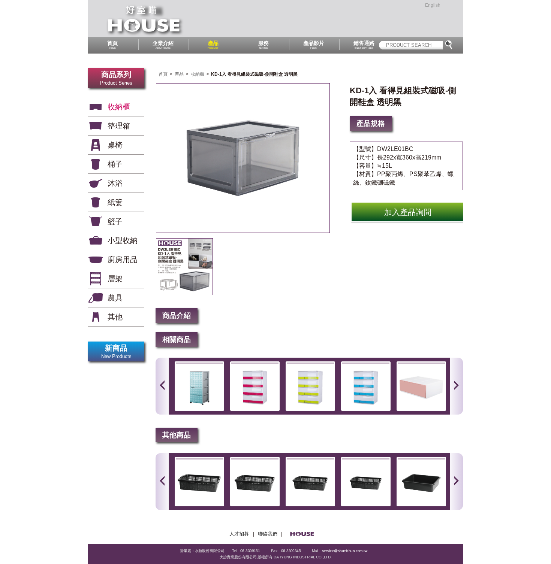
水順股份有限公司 (146, 18)
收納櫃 (119, 107)
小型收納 (123, 240)
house (304, 534)
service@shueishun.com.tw (345, 550)
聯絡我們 (267, 534)
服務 (263, 44)
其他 (115, 317)
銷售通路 (363, 44)
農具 (115, 298)
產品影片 (313, 44)
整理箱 (119, 126)
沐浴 (115, 183)
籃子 (115, 221)
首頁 (112, 44)
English (432, 5)
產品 (213, 44)
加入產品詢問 (407, 212)
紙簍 (115, 202)
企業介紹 (163, 44)
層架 (115, 279)
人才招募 (239, 534)
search (448, 44)
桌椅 (115, 145)
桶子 (115, 164)
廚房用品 (123, 259)
